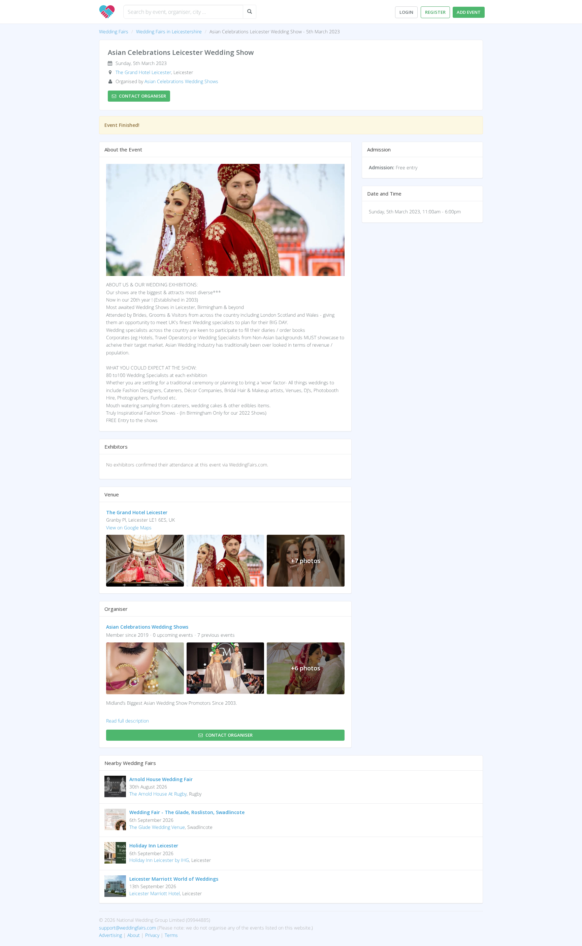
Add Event (469, 12)
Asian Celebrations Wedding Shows (181, 81)
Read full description (127, 720)
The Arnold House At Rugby (158, 794)
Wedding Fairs (113, 31)
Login (406, 12)
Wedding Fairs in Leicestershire (169, 31)
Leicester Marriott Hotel (154, 893)
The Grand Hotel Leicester (143, 72)
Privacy (152, 935)
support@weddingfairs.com (127, 927)
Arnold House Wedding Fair (161, 779)
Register (435, 12)
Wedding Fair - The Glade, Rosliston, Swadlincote (187, 812)
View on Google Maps (129, 527)
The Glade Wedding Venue (157, 827)
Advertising (110, 935)
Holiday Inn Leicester (153, 845)
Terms (171, 935)
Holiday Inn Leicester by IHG (159, 860)
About (133, 935)
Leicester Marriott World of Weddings (173, 879)
